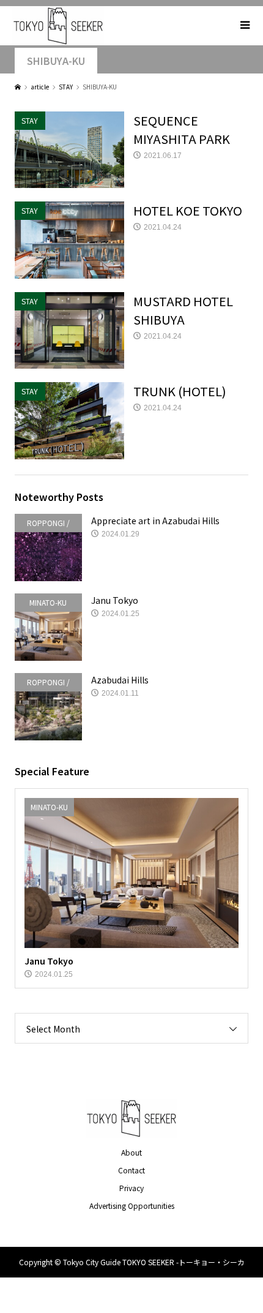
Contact (131, 1170)
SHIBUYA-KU (56, 61)
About (131, 1152)
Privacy (131, 1188)
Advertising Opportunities (131, 1205)
